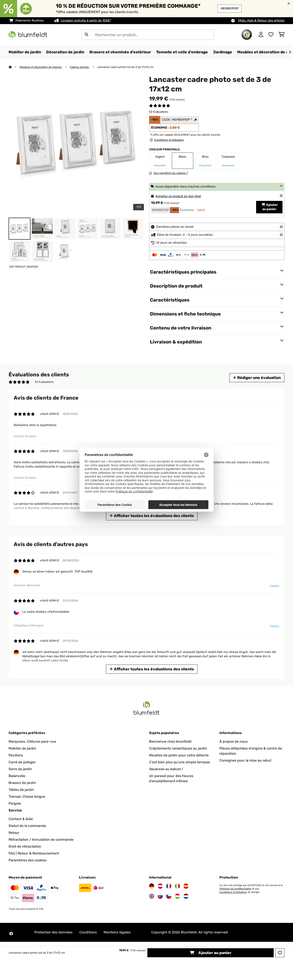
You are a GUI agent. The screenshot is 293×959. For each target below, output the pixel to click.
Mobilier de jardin (22, 748)
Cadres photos (79, 67)
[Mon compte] (261, 34)
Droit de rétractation (25, 846)
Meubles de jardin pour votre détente (179, 755)
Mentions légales (117, 932)
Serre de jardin (20, 769)
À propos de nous (233, 741)
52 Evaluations (158, 111)
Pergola (15, 803)
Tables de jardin (21, 790)
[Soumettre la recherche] (86, 34)
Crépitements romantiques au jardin (178, 748)
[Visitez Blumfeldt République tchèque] (168, 896)
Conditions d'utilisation (233, 892)
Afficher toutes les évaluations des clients (153, 515)
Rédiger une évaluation (258, 377)
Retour (14, 833)
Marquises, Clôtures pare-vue (32, 741)
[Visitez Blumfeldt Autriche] (160, 886)
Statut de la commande (27, 826)
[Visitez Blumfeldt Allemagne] (151, 886)
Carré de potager (22, 762)
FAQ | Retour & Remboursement (34, 853)
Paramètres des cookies (28, 860)
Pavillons (16, 755)
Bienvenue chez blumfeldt (170, 741)
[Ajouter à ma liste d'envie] (279, 952)
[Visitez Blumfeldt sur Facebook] (11, 933)
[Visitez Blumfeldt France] (168, 886)
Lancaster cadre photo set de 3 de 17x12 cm (125, 67)
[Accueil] (14, 67)
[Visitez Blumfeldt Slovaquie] (160, 896)
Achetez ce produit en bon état (178, 196)
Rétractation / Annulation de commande (41, 839)
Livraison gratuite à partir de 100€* (86, 20)
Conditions (88, 932)
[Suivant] (290, 52)
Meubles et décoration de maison (41, 67)
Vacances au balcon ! (166, 769)
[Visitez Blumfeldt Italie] (177, 886)
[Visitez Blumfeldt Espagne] (186, 886)
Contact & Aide (21, 819)
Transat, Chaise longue (27, 796)
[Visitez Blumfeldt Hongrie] (177, 896)
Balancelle (17, 776)
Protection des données (53, 932)
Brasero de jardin (22, 783)
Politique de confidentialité (235, 888)
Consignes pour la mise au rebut (245, 760)
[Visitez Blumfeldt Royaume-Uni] (151, 896)
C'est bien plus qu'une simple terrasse (179, 762)
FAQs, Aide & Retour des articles (261, 20)
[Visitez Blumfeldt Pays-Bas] (186, 896)
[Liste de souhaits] (270, 34)
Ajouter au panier (214, 952)
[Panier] (281, 34)
